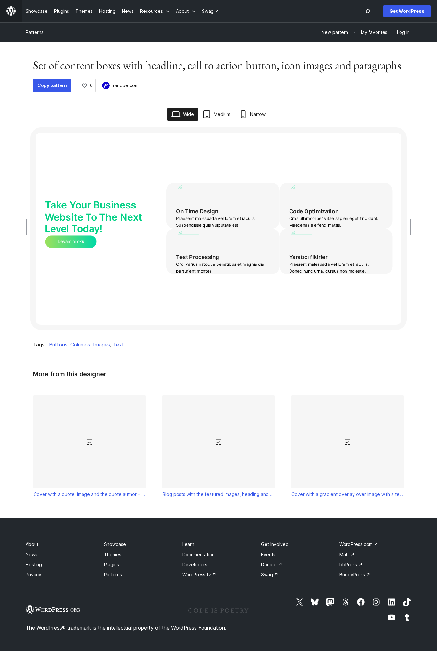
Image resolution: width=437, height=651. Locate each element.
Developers (194, 564)
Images (101, 344)
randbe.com (126, 85)
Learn (188, 544)
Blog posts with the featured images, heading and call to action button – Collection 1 (218, 494)
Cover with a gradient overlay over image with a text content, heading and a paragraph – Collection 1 (347, 494)
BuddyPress (354, 574)
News (31, 554)
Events (268, 554)
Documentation (198, 554)
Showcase (115, 544)
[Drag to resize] (28, 227)
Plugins (111, 564)
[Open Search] (368, 11)
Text (118, 344)
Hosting (34, 564)
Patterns (35, 32)
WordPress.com (358, 544)
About (32, 544)
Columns (80, 344)
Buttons (58, 344)
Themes (112, 554)
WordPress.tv (199, 574)
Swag (269, 574)
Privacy (33, 574)
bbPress (350, 564)
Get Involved (275, 544)
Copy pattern (52, 85)
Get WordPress (407, 11)
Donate (271, 564)
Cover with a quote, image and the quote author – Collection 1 (90, 494)
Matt (346, 554)
